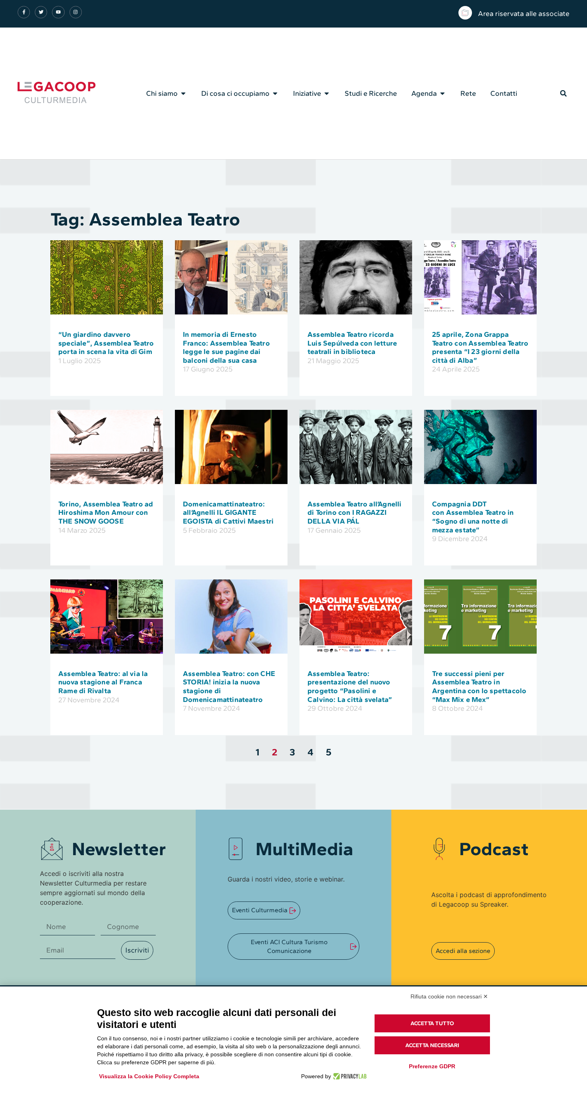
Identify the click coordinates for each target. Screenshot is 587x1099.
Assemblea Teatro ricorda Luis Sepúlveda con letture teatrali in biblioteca (352, 343)
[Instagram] (75, 12)
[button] (563, 93)
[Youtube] (58, 12)
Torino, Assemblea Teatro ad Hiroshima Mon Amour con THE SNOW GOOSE (105, 513)
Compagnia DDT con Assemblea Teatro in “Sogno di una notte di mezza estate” (473, 517)
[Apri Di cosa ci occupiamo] (275, 93)
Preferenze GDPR (432, 1066)
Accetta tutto (432, 1023)
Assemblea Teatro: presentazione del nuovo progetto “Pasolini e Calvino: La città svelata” (349, 686)
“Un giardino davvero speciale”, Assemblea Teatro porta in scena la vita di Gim (106, 343)
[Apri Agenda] (442, 93)
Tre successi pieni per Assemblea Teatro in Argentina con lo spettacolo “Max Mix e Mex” (479, 686)
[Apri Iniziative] (326, 93)
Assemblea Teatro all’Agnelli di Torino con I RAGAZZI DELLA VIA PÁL (354, 513)
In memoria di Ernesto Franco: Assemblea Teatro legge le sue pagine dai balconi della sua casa (226, 347)
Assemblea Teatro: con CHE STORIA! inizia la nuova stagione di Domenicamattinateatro (229, 686)
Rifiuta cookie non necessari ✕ (449, 996)
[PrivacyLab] (349, 1076)
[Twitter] (41, 12)
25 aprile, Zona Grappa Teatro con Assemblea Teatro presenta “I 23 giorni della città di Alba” (480, 347)
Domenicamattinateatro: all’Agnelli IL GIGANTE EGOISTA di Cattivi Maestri (228, 513)
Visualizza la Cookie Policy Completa (149, 1076)
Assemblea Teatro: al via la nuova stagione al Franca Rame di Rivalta (103, 682)
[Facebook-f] (24, 12)
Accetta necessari (432, 1045)
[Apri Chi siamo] (183, 93)
